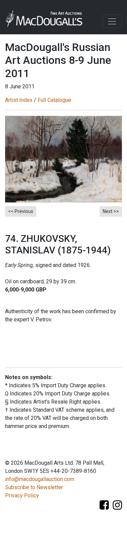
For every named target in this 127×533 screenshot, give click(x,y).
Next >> (111, 211)
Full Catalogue (54, 100)
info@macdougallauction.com (39, 479)
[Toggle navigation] (112, 21)
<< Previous (20, 211)
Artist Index (19, 100)
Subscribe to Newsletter (34, 487)
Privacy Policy (22, 495)
